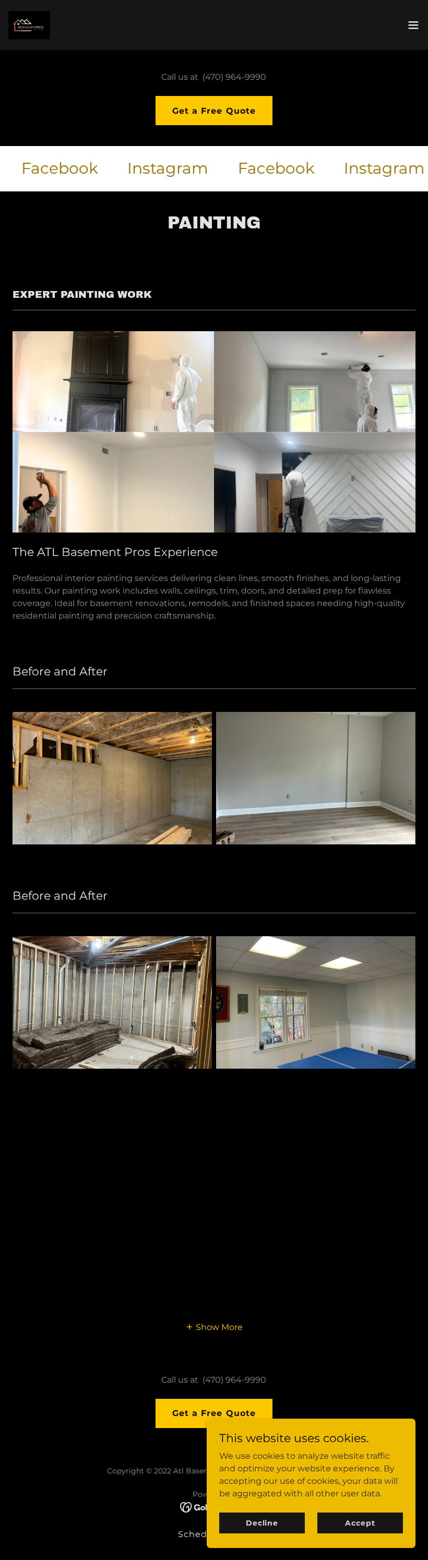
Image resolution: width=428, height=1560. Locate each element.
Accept (360, 1522)
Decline (262, 1522)
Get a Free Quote (213, 111)
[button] (413, 25)
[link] (29, 25)
